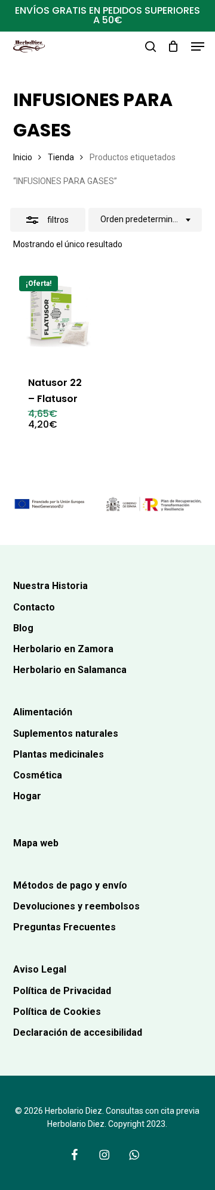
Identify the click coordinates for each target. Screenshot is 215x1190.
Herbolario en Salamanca (70, 669)
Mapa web (36, 843)
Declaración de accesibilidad (77, 1032)
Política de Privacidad (62, 990)
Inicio (22, 157)
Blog (23, 628)
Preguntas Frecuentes (64, 927)
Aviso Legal (39, 969)
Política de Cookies (57, 1011)
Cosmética (37, 775)
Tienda (61, 157)
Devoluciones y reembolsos (76, 906)
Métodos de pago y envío (70, 885)
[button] (197, 46)
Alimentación (42, 712)
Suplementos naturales (65, 733)
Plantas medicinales (58, 754)
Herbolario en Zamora (63, 649)
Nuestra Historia (50, 585)
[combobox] (145, 220)
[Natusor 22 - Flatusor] (58, 315)
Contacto (34, 607)
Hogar (27, 796)
